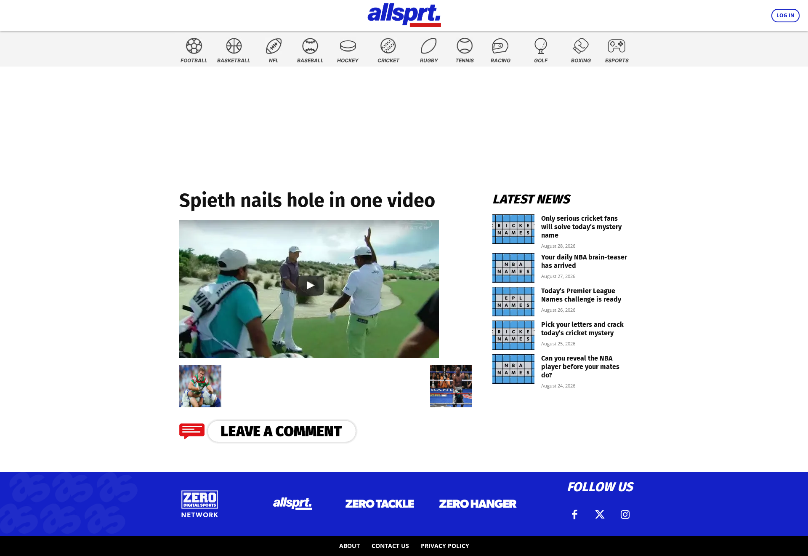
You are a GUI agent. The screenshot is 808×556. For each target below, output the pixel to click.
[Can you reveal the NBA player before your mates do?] (513, 369)
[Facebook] (574, 514)
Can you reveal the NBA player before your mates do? (580, 366)
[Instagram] (624, 514)
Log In (785, 15)
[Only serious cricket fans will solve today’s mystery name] (513, 229)
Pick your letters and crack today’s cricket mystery (582, 329)
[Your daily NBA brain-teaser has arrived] (513, 268)
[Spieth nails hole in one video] (309, 355)
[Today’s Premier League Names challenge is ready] (513, 301)
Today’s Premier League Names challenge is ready (581, 295)
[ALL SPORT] (404, 13)
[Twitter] (599, 514)
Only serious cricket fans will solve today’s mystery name (581, 226)
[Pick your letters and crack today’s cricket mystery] (513, 335)
